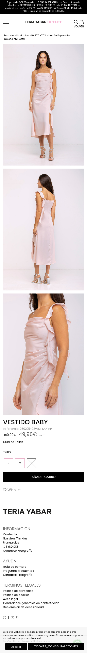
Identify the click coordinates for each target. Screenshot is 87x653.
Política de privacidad (18, 591)
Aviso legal (10, 599)
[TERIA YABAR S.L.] (43, 22)
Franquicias (11, 542)
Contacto (10, 534)
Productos (22, 35)
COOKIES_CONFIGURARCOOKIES (56, 646)
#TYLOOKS (11, 547)
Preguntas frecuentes (18, 571)
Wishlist (13, 489)
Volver (79, 26)
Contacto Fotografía (17, 551)
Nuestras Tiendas (15, 538)
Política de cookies (16, 595)
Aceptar (16, 647)
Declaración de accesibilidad (23, 607)
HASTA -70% (38, 35)
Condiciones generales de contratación (31, 603)
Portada (9, 35)
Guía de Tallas (13, 442)
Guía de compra (14, 567)
